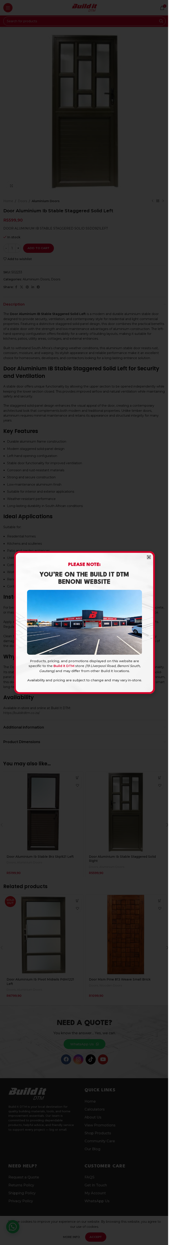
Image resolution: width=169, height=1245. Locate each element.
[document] (84, 622)
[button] (149, 557)
